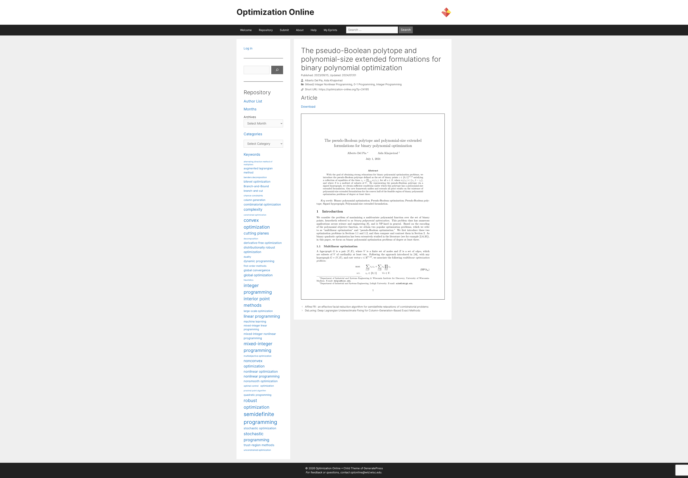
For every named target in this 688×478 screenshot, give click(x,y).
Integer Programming (389, 84)
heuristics (248, 280)
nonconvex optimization (254, 363)
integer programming (258, 289)
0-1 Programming (364, 84)
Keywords (252, 154)
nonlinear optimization (261, 371)
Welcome (246, 30)
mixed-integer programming (258, 347)
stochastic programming (256, 436)
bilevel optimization (257, 181)
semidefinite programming (260, 418)
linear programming (262, 316)
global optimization (258, 275)
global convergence (257, 270)
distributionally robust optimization (259, 250)
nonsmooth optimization (261, 381)
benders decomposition (255, 177)
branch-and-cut (253, 190)
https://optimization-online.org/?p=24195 (344, 89)
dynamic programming (259, 261)
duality (247, 256)
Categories (253, 134)
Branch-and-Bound (256, 186)
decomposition (251, 238)
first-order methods (255, 265)
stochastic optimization (260, 428)
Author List (253, 101)
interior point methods (257, 302)
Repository (266, 30)
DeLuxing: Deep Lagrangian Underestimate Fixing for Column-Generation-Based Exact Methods (362, 310)
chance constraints (253, 195)
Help (314, 30)
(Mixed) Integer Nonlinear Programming (328, 84)
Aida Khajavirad (333, 80)
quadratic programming (257, 394)
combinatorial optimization (262, 204)
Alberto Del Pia (313, 80)
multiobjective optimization (257, 356)
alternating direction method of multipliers (258, 163)
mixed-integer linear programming (255, 327)
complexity (253, 209)
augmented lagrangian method (258, 170)
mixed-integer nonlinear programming (260, 336)
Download (308, 106)
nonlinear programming (262, 376)
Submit (284, 30)
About (300, 30)
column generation (254, 199)
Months (250, 109)
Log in (248, 48)
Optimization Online (275, 12)
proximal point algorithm (255, 390)
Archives (250, 117)
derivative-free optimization (263, 243)
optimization (267, 385)
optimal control (251, 385)
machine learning (255, 321)
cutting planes (256, 233)
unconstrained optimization (257, 450)
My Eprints (330, 30)
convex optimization (257, 223)
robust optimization (256, 404)
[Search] (277, 70)
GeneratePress (373, 468)
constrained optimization (255, 215)
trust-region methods (259, 445)
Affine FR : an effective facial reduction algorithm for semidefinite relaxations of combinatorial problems (367, 306)
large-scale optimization (258, 310)
